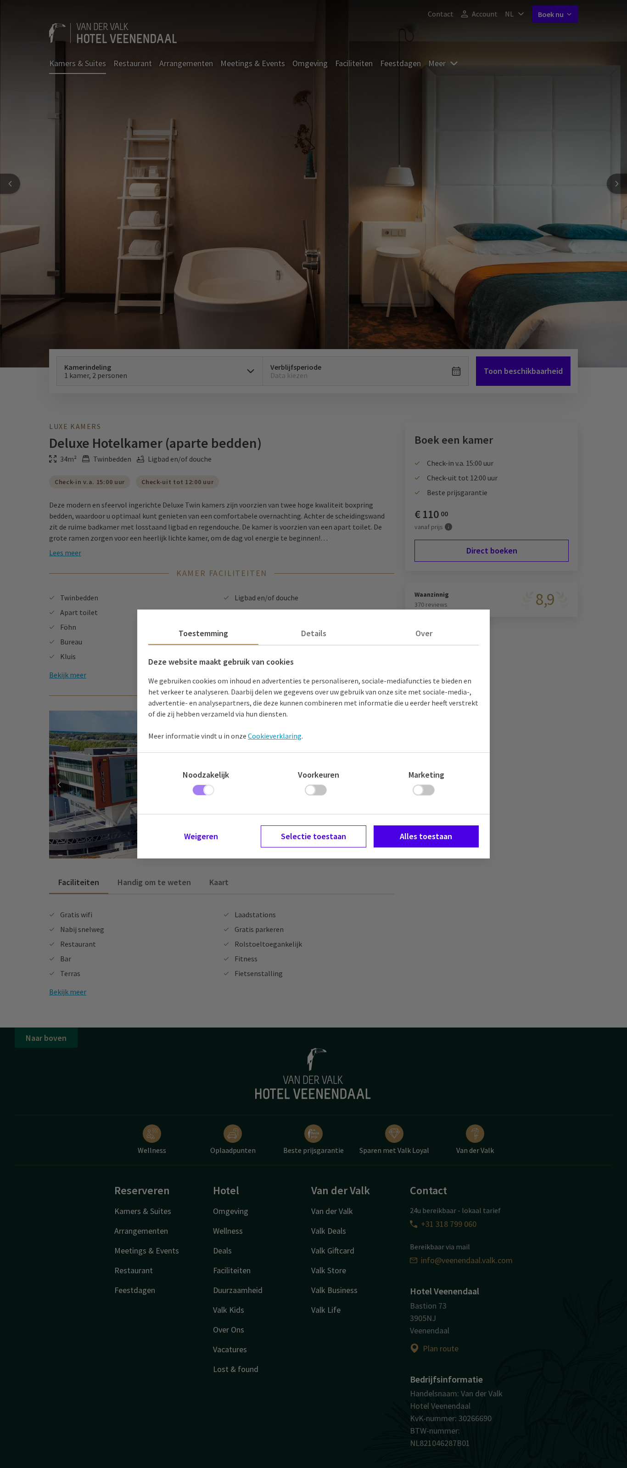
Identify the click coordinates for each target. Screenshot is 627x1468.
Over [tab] (423, 633)
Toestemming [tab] (203, 633)
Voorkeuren (318, 774)
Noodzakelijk (206, 774)
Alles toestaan (426, 836)
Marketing (426, 774)
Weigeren (201, 836)
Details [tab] (313, 633)
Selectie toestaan (313, 836)
